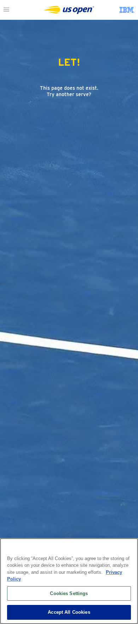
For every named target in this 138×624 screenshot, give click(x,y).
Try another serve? (69, 94)
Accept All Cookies (69, 612)
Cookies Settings (69, 593)
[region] (69, 581)
